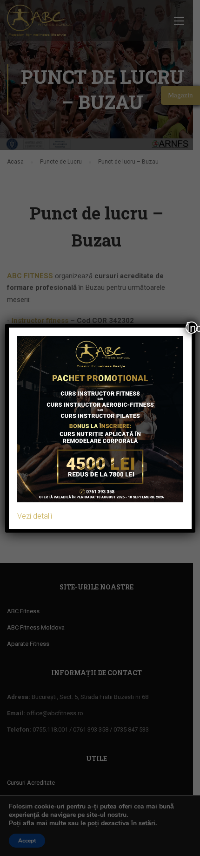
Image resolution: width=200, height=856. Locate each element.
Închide (192, 328)
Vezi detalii (34, 516)
